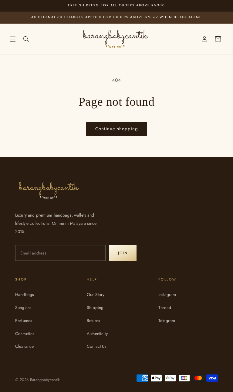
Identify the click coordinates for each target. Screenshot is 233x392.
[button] (12, 39)
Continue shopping (116, 128)
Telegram (166, 320)
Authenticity (97, 334)
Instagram (167, 294)
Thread (164, 307)
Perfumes (23, 320)
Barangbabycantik (45, 380)
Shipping (95, 307)
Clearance (24, 346)
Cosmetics (24, 334)
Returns (93, 320)
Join (123, 253)
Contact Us (96, 346)
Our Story (95, 294)
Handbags (24, 294)
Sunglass (23, 307)
